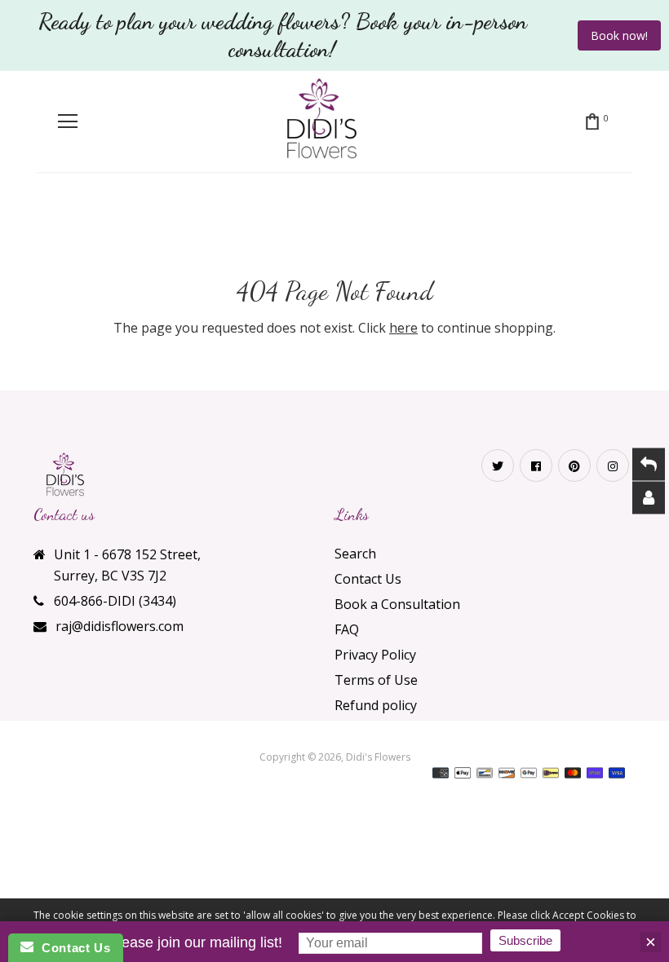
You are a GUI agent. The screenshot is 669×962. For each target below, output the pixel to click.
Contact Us (367, 579)
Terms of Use (376, 680)
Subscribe (525, 940)
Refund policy (375, 705)
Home (278, 227)
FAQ (346, 629)
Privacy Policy (375, 655)
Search (355, 554)
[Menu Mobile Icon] (68, 121)
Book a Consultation (397, 604)
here (403, 328)
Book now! (619, 35)
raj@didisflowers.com (119, 626)
